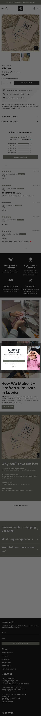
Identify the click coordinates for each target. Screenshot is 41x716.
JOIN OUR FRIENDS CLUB (14, 361)
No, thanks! (14, 366)
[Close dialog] (39, 347)
